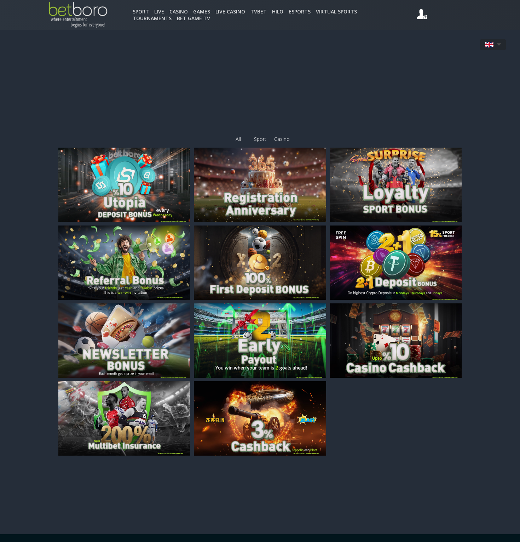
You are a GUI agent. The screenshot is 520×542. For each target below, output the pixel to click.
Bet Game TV (193, 18)
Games (201, 11)
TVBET (258, 11)
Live (159, 11)
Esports (300, 11)
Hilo (277, 11)
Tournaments (152, 18)
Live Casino (230, 11)
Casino (178, 11)
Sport (141, 11)
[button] (493, 44)
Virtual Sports (336, 11)
